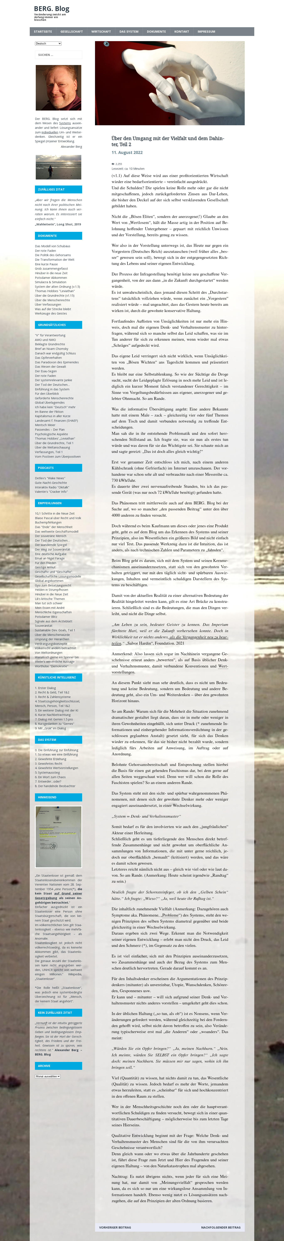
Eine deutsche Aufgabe (51, 554)
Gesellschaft (72, 31)
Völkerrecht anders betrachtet (55, 648)
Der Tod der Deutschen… (52, 385)
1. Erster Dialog (45, 688)
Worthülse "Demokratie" (51, 666)
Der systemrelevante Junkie (53, 380)
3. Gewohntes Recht (48, 763)
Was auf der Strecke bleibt (53, 309)
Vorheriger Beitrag (115, 1227)
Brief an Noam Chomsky (51, 349)
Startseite (43, 31)
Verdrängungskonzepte (51, 644)
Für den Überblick (47, 394)
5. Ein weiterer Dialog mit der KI (56, 710)
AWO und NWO (45, 340)
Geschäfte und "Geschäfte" (53, 572)
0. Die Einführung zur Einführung (56, 750)
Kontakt (181, 31)
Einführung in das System (52, 389)
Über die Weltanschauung (52, 447)
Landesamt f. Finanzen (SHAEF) (56, 421)
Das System (129, 31)
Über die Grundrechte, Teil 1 (54, 443)
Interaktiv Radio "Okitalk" (52, 487)
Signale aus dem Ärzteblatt (53, 621)
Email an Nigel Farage (50, 558)
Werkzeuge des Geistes (51, 313)
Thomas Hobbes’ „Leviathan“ (55, 438)
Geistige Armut (45, 567)
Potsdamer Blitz (46, 617)
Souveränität (43, 626)
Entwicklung (66, 141)
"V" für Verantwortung (50, 335)
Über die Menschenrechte (52, 300)
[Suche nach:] (58, 55)
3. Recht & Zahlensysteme (53, 697)
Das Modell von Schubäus (52, 246)
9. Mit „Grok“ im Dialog (50, 728)
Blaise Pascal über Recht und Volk (58, 518)
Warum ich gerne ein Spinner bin (57, 657)
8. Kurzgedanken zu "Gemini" (54, 724)
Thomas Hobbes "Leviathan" (55, 291)
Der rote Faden (45, 251)
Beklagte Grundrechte (50, 344)
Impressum (206, 31)
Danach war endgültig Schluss (55, 353)
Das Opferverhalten (48, 358)
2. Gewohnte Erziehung (50, 759)
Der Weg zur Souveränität (52, 549)
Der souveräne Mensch (50, 536)
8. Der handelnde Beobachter (55, 786)
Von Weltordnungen (48, 653)
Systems (65, 123)
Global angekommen (49, 581)
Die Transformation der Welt (54, 260)
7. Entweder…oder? (48, 781)
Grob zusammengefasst (51, 268)
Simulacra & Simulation (50, 282)
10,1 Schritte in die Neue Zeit (55, 513)
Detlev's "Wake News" (50, 478)
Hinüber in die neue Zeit (51, 273)
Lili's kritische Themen (50, 599)
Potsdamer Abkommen (51, 278)
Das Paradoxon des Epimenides (57, 362)
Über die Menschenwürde (52, 635)
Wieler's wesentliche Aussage (55, 662)
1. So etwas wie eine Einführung (56, 754)
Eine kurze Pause (46, 264)
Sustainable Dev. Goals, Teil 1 (55, 630)
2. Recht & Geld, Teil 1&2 (52, 692)
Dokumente (156, 31)
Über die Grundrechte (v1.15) (54, 295)
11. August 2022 (127, 152)
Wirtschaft (101, 31)
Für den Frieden (45, 563)
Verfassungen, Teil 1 (49, 452)
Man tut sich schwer (48, 603)
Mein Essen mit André (50, 608)
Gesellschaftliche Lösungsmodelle (58, 576)
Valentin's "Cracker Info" (51, 492)
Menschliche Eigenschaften (53, 612)
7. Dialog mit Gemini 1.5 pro (54, 719)
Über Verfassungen (48, 304)
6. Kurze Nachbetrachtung (53, 715)
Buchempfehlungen (48, 522)
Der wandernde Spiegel (51, 545)
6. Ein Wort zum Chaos (50, 777)
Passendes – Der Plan (50, 429)
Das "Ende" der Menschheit (54, 527)
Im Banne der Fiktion (49, 412)
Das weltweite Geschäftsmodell (56, 531)
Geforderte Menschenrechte (54, 398)
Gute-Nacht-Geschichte (51, 483)
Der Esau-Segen (46, 371)
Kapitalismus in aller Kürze (52, 416)
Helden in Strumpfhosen (51, 590)
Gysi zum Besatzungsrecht (53, 585)
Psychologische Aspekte (51, 434)
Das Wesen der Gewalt (50, 367)
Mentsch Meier (45, 425)
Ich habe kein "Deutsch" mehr (55, 407)
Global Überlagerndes (50, 402)
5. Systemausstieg (47, 772)
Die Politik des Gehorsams (53, 255)
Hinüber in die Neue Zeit (51, 594)
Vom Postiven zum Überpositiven (58, 456)
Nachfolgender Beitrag (221, 1227)
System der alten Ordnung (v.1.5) (57, 287)
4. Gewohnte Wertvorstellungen (56, 768)
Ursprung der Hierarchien (52, 639)
